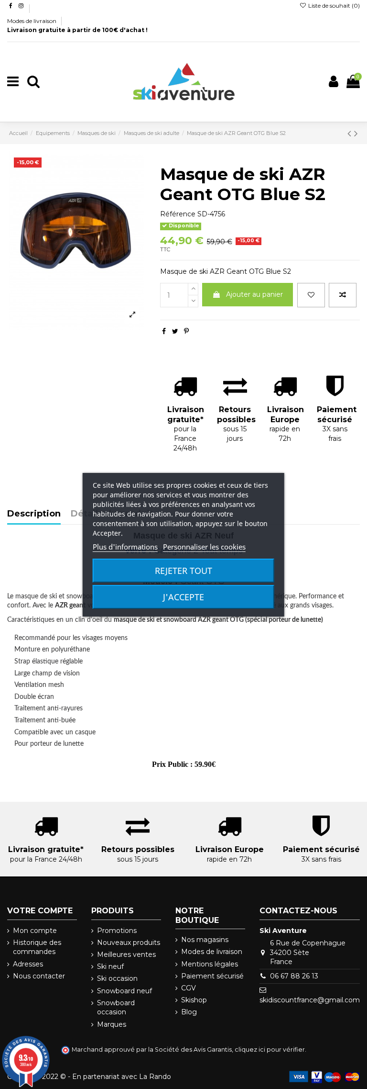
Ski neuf (110, 966)
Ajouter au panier (254, 294)
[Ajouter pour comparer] (342, 295)
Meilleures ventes (126, 954)
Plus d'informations (125, 546)
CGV (188, 988)
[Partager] (164, 331)
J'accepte (183, 597)
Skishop (194, 1000)
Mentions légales (209, 964)
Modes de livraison (32, 20)
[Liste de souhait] (311, 295)
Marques (111, 1024)
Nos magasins (204, 939)
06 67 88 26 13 (294, 976)
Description (34, 514)
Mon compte (35, 930)
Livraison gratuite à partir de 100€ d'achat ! (77, 30)
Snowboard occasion (116, 1008)
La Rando (155, 1076)
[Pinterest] (186, 331)
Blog (189, 1012)
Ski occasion (117, 978)
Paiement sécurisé (212, 976)
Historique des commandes (37, 947)
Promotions (117, 930)
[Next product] (356, 133)
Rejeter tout (183, 570)
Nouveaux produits (128, 942)
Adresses (28, 964)
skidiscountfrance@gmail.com (309, 1000)
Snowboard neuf (124, 991)
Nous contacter (39, 976)
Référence (177, 214)
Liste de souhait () (333, 5)
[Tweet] (175, 331)
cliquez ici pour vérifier (270, 1049)
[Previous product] (350, 133)
